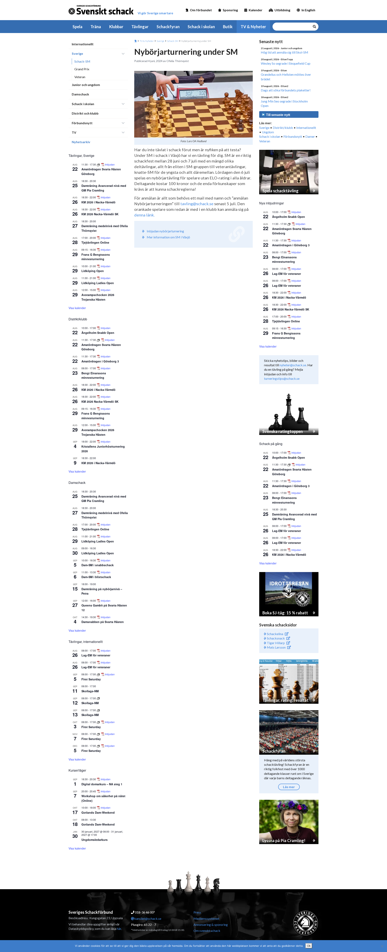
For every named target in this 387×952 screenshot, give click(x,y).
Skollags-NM (90, 691)
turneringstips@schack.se (282, 378)
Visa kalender (77, 308)
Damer (310, 136)
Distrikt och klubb (85, 113)
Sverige (77, 53)
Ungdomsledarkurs (94, 840)
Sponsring (230, 10)
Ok (309, 945)
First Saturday (91, 679)
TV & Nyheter (253, 26)
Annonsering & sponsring (211, 924)
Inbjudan (110, 164)
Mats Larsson (276, 647)
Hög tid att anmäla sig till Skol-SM (284, 52)
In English (308, 10)
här (119, 928)
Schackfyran (168, 26)
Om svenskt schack (207, 930)
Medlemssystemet (206, 918)
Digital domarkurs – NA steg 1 (101, 784)
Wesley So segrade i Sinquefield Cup (285, 63)
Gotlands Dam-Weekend (98, 812)
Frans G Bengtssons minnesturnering (95, 256)
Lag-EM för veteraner (95, 655)
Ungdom (268, 132)
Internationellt (83, 44)
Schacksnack (275, 638)
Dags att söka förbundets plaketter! (286, 90)
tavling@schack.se (196, 203)
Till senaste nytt (277, 115)
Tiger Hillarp (275, 643)
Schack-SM (82, 61)
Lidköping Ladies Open (97, 283)
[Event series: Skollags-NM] (98, 698)
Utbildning (282, 10)
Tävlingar (140, 26)
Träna (96, 26)
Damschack (80, 94)
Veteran (79, 77)
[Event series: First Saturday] (98, 674)
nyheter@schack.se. (293, 365)
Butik (228, 26)
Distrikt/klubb (283, 127)
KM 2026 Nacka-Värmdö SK (100, 214)
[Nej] (382, 946)
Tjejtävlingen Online (95, 242)
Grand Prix (81, 69)
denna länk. (144, 214)
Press (197, 912)
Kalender (255, 10)
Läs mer (289, 787)
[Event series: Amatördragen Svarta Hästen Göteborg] (98, 164)
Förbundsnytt (82, 123)
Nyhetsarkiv (81, 142)
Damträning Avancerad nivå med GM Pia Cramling (103, 498)
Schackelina (274, 634)
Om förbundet (201, 10)
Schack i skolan (201, 26)
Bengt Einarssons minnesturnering (93, 375)
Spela (77, 26)
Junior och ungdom (86, 85)
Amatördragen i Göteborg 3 (100, 361)
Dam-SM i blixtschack (96, 577)
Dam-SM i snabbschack (97, 565)
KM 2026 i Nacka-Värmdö (98, 202)
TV (74, 132)
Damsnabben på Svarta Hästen (102, 622)
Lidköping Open (92, 271)
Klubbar (116, 26)
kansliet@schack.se (147, 918)
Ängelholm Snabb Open (97, 333)
